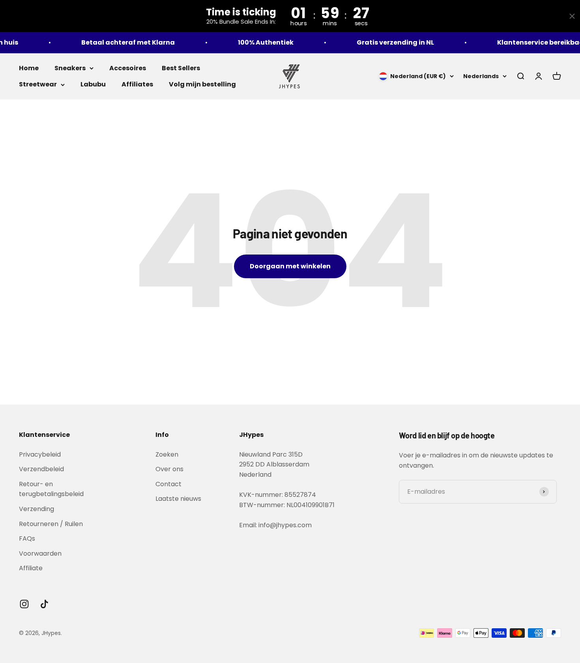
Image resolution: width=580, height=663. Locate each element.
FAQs (27, 538)
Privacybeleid (40, 454)
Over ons (169, 469)
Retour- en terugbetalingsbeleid (51, 489)
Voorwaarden (40, 553)
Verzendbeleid (41, 469)
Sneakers (70, 68)
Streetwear (38, 84)
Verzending (36, 508)
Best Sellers (181, 68)
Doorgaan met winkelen (290, 266)
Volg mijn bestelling (202, 84)
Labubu (93, 84)
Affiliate (31, 568)
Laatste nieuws (178, 498)
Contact (168, 484)
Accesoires (127, 68)
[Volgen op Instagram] (24, 604)
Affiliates (137, 84)
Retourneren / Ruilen (51, 523)
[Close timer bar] (572, 16)
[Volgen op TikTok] (44, 604)
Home (29, 68)
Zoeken (166, 454)
